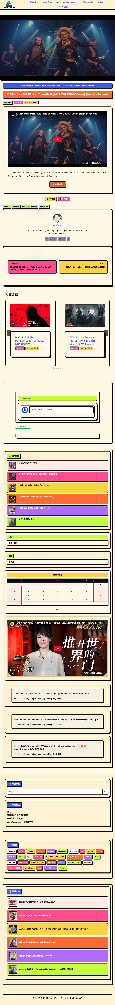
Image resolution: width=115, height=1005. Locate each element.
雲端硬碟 (33, 2)
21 (72, 595)
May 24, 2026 (54, 754)
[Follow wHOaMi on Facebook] (47, 239)
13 (57, 592)
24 (14, 599)
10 (14, 592)
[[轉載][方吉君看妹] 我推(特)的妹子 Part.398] (12, 487)
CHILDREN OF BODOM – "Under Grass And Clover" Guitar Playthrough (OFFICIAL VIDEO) (30, 267)
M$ (82, 851)
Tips (28, 857)
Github (88, 857)
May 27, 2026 (54, 725)
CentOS (12, 857)
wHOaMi (18, 102)
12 (43, 592)
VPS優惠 (51, 862)
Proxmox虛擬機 (15, 868)
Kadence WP (76, 998)
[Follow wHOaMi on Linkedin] (68, 239)
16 (100, 592)
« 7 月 (57, 609)
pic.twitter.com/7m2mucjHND (75, 693)
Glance (30, 851)
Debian (90, 851)
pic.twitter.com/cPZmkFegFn (84, 720)
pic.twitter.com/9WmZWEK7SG (29, 749)
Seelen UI (23, 862)
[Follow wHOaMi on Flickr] (64, 239)
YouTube (44, 207)
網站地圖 (65, 7)
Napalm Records (29, 207)
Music (16, 207)
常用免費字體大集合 (26, 519)
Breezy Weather (37, 862)
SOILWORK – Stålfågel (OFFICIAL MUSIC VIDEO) (85, 265)
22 (86, 595)
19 (43, 595)
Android (41, 851)
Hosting (73, 851)
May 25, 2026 (54, 698)
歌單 (101, 2)
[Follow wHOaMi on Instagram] (55, 239)
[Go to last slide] (9, 333)
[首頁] (24, 2)
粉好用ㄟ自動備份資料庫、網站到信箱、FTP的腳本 (38, 474)
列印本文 (52, 199)
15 (86, 592)
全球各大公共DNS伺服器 (28, 463)
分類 (10, 537)
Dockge (12, 862)
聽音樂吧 (29, 86)
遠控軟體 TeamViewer (51, 2)
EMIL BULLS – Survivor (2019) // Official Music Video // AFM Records (82, 340)
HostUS (12, 851)
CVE (21, 857)
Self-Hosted (50, 868)
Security (87, 862)
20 (57, 595)
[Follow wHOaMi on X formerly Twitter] (51, 239)
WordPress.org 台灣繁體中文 (20, 822)
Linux (100, 851)
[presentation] (30, 317)
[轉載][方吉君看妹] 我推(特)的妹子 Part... (34, 485)
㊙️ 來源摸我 (57, 184)
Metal (7, 207)
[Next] (106, 333)
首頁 (22, 86)
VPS (97, 857)
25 (29, 599)
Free (39, 868)
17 (14, 595)
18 (28, 595)
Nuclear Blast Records (55, 857)
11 (28, 592)
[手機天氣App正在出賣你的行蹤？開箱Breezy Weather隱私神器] (12, 499)
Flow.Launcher (74, 862)
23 (100, 595)
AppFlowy (62, 851)
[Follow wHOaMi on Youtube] (60, 239)
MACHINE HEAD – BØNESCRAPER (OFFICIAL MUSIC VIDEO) (29, 340)
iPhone (51, 851)
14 (72, 592)
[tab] (53, 368)
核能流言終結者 (88, 2)
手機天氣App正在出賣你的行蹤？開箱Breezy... (36, 497)
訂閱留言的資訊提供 (15, 818)
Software (38, 857)
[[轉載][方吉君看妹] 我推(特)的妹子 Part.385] (12, 510)
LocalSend (29, 868)
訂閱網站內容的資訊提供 (17, 815)
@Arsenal (32, 693)
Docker (62, 868)
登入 (9, 812)
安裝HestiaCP (71, 2)
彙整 (10, 556)
